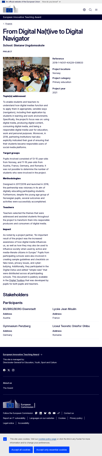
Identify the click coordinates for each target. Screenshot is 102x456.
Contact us (69, 413)
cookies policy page (47, 439)
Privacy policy (76, 418)
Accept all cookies (20, 449)
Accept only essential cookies (51, 449)
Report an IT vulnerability (14, 418)
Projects (8, 24)
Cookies (62, 418)
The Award (8, 388)
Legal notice (8, 423)
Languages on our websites (41, 418)
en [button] (84, 9)
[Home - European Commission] (10, 8)
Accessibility (23, 423)
